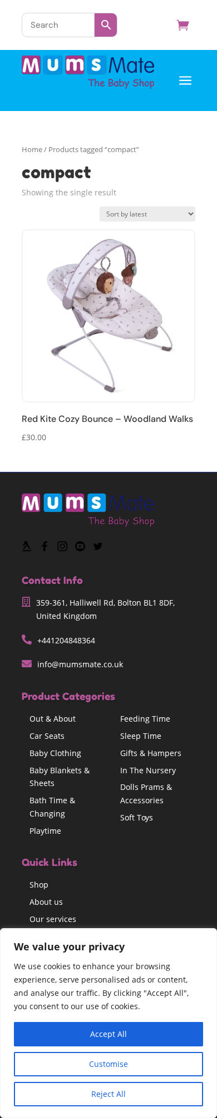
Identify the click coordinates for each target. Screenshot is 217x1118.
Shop (38, 884)
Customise (108, 1064)
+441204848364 (66, 640)
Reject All (108, 1094)
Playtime (45, 830)
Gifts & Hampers (150, 753)
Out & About (52, 718)
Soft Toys (136, 817)
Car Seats (47, 736)
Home (32, 149)
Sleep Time (140, 736)
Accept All (108, 1034)
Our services (52, 919)
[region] (108, 1023)
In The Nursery (148, 770)
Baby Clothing (55, 753)
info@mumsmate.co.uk (80, 664)
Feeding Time (145, 718)
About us (46, 902)
